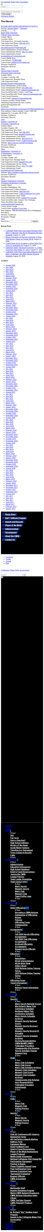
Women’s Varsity (22, 889)
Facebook (10, 1229)
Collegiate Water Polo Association (15, 570)
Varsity (9, 826)
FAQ (12, 835)
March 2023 (10, 352)
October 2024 (11, 312)
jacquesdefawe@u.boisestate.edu (13, 56)
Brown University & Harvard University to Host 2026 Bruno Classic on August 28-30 (24, 238)
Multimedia (11, 1183)
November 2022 (12, 360)
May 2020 (9, 424)
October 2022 (11, 363)
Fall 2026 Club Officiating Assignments (26, 940)
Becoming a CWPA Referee (26, 912)
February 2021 (11, 405)
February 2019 (11, 456)
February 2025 (11, 303)
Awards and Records (14, 522)
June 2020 (9, 422)
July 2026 (9, 267)
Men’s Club (19, 891)
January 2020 (11, 432)
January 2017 (11, 509)
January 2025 (11, 305)
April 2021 (10, 401)
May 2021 (9, 399)
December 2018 (11, 460)
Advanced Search (7, 16)
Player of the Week (13, 525)
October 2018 (11, 464)
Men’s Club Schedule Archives (28, 1067)
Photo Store (10, 514)
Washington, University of (10, 151)
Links (12, 855)
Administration (11, 529)
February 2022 (11, 380)
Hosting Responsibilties (25, 1041)
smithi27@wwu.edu (28, 198)
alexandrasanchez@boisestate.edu (13, 48)
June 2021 (9, 396)
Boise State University (9, 33)
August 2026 (10, 265)
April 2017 (10, 502)
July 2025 (9, 293)
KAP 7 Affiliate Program (15, 518)
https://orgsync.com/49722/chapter (20, 143)
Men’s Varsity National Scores (28, 1004)
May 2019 (9, 449)
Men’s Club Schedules (24, 1062)
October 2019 (11, 439)
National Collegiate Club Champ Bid (25, 1159)
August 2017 (10, 494)
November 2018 (12, 462)
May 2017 (9, 500)
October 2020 (11, 413)
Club (8, 828)
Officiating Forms (22, 922)
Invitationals (20, 1087)
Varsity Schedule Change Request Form (26, 1052)
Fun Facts (14, 838)
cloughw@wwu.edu (19, 208)
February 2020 (11, 430)
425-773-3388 (27, 166)
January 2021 (11, 407)
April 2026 (10, 274)
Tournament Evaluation (20, 1174)
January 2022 (11, 382)
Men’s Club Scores (23, 1065)
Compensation (21, 925)
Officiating (11, 903)
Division (23, 28)
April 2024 (10, 325)
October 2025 (11, 286)
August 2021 (10, 392)
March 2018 (10, 479)
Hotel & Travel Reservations (22, 872)
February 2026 (11, 278)
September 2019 (12, 441)
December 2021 (11, 384)
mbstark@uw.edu (25, 162)
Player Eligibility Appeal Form (23, 1166)
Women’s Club (21, 894)
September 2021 (12, 390)
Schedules (10, 994)
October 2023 (11, 337)
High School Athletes (19, 843)
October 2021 (11, 388)
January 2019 (11, 458)
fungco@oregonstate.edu (32, 94)
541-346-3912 (24, 132)
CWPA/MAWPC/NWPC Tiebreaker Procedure (24, 1044)
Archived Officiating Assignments (24, 945)
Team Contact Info (18, 882)
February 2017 (11, 506)
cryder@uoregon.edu (29, 141)
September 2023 (12, 339)
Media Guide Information (21, 1156)
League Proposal (17, 1154)
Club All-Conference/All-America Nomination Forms (24, 1135)
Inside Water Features (19, 848)
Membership (11, 860)
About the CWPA (12, 536)
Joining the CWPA (18, 874)
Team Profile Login (23, 896)
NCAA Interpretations (24, 961)
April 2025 (10, 299)
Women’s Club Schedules (25, 1070)
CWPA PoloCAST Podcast (21, 1203)
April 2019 (10, 451)
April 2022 (10, 375)
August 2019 (10, 443)
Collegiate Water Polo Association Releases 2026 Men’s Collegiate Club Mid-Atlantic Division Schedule (24, 254)
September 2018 (12, 466)
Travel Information (18, 983)
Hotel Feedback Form (19, 1146)
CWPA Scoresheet (18, 1179)
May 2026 (9, 272)
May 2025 (9, 297)
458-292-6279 (27, 139)
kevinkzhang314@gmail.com (12, 170)
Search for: (5, 221)
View (3, 69)
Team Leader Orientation (21, 879)
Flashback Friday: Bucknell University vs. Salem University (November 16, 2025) (24, 249)
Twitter (9, 1226)
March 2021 (10, 403)
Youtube (9, 1224)
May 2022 (9, 373)
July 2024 (9, 318)
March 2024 (10, 327)
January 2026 (11, 280)
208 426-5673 (24, 43)
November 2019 (12, 437)
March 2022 (10, 377)
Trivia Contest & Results (21, 852)
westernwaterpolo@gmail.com (12, 204)
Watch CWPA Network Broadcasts (24, 1193)
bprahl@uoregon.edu (26, 134)
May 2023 (9, 348)
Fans (8, 831)
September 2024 (12, 314)
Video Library (21, 966)
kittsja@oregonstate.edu (30, 90)
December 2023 (11, 333)
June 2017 (9, 498)
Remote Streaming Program (22, 1190)
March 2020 (10, 428)
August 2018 (10, 468)
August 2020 (10, 418)
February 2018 (11, 481)
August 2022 (10, 367)
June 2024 (9, 320)
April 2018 (10, 477)
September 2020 (12, 416)
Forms (8, 1130)
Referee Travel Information (26, 987)
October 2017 (11, 490)
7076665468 (16, 60)
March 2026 (10, 276)
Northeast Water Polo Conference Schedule (24, 1012)
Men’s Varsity (21, 886)
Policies (18, 920)
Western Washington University (12, 181)
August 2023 (10, 341)
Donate (9, 1207)
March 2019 (10, 454)
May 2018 (9, 475)
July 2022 (9, 369)
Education (14, 954)
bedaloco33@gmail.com (20, 62)
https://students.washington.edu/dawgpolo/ (23, 172)
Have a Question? (18, 840)
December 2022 (11, 358)
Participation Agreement (21, 1161)
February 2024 (11, 329)
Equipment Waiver (18, 1144)
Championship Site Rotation (27, 1048)
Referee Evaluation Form (21, 1171)
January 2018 (11, 483)
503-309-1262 (27, 88)
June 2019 (9, 447)
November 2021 (12, 386)
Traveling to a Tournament (21, 850)
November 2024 (12, 310)
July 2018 (9, 471)
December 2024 (11, 308)
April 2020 (10, 426)
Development (11, 532)
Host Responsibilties (24, 1082)
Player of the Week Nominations (24, 1151)
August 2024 (10, 316)
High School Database (19, 869)
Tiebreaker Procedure (24, 1085)
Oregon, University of (9, 122)
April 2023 (10, 350)
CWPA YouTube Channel (20, 1200)
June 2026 (9, 269)
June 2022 (9, 371)
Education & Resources (20, 867)
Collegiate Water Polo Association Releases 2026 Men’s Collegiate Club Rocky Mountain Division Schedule (24, 233)
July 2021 (9, 394)
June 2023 (9, 346)
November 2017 (12, 487)
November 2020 (12, 411)
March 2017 (10, 504)
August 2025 (10, 291)
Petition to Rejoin (17, 1164)
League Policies (17, 877)
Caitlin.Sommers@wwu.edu (29, 194)
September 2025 (12, 289)
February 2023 (11, 354)
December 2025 (11, 282)
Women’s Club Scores (24, 1072)
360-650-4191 (24, 191)
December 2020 (11, 409)
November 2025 (12, 284)
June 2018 (9, 473)
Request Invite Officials (25, 949)
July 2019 (9, 445)
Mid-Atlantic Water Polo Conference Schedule (25, 1007)
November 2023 (12, 335)
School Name (13, 28)
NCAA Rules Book (22, 963)
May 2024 (9, 322)
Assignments (16, 929)
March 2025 (10, 301)
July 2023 (9, 344)
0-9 (3, 26)
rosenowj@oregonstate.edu (21, 98)
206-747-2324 (27, 52)
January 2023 (11, 356)
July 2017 (9, 496)
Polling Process (22, 1108)
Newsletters (20, 958)
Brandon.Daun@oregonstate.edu (13, 84)
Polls (8, 1094)
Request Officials (17, 1176)
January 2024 (11, 331)
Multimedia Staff (17, 1188)
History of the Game (19, 845)
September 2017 (12, 492)
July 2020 (9, 420)
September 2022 (12, 365)
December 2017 (11, 485)
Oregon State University (10, 71)
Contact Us (10, 539)
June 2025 (9, 295)
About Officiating (17, 908)
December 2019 (11, 435)
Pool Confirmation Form (20, 1169)
